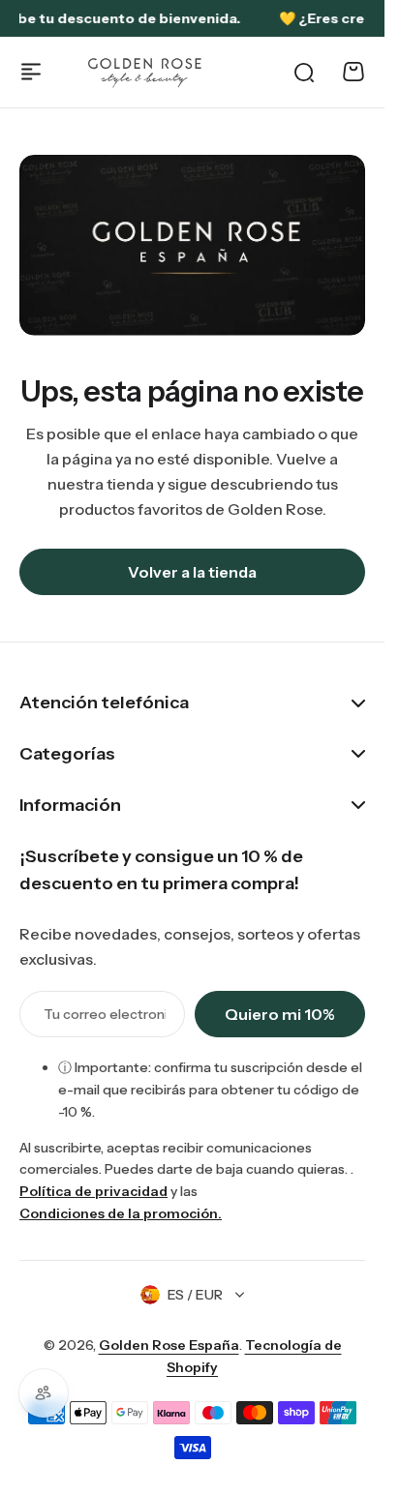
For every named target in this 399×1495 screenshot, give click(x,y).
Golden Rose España (169, 1345)
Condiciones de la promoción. (120, 1213)
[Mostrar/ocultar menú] (31, 71)
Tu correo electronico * (105, 1014)
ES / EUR (195, 1294)
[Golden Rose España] (146, 72)
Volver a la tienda (192, 572)
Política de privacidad (93, 1191)
